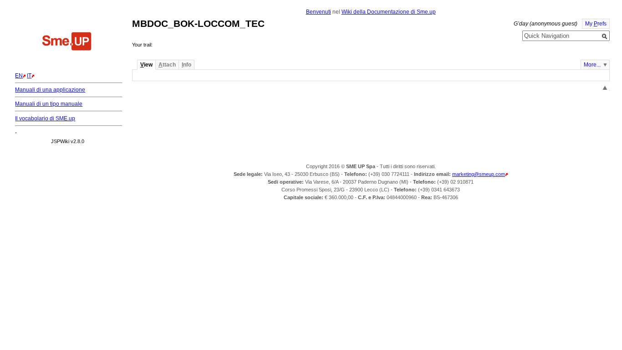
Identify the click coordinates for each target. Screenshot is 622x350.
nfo (186, 65)
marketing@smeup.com (478, 174)
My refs (596, 24)
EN (19, 75)
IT (29, 75)
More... (592, 65)
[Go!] (604, 36)
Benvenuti (318, 12)
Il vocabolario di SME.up (45, 118)
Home (67, 42)
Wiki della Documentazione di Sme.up (389, 12)
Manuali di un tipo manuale (48, 104)
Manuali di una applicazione (50, 90)
